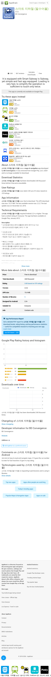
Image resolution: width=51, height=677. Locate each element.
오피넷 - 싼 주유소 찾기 (16, 140)
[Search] (47, 3)
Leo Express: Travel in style (10, 606)
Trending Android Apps (34, 578)
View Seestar (6, 602)
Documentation (6, 627)
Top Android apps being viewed (11, 593)
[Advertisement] (25, 45)
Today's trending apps (25, 489)
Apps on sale (40, 496)
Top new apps (10, 482)
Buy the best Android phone (35, 587)
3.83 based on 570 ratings (33, 283)
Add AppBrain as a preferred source (15, 446)
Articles (4, 636)
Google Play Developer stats (35, 573)
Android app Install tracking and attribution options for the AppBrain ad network (12, 648)
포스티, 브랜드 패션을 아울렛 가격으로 (21, 132)
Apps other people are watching (34, 482)
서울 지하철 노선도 (15, 100)
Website (4, 436)
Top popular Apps (32, 582)
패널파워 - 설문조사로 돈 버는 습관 (19, 156)
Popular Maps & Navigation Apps (17, 496)
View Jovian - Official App (9, 597)
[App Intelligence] (3, 657)
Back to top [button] (46, 659)
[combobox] (37, 2)
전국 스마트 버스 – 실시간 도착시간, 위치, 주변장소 (24, 148)
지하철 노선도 (13, 108)
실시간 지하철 (13, 116)
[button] (25, 440)
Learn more (7, 329)
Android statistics (32, 568)
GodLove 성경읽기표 (15, 124)
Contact (4, 618)
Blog (3, 641)
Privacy (4, 622)
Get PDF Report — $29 (11, 332)
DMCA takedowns (7, 631)
